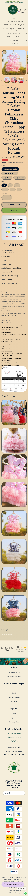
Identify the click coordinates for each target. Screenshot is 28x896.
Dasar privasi (20, 881)
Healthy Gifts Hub (12, 877)
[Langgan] (23, 793)
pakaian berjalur (10, 173)
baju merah (19, 178)
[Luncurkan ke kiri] (1, 80)
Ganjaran (14, 701)
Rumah (14, 689)
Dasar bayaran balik (15, 887)
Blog (14, 714)
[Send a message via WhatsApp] (25, 893)
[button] (3, 10)
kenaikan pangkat (14, 697)
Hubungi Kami (14, 722)
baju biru (7, 178)
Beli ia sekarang (14, 210)
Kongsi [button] (5, 630)
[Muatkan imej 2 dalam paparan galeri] (14, 80)
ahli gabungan (14, 718)
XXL (5, 189)
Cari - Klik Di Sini (14, 672)
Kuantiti (4, 194)
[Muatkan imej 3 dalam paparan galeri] (21, 80)
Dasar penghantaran (15, 890)
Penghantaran (5, 162)
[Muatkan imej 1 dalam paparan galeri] (7, 80)
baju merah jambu (10, 169)
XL (17, 185)
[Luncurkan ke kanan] (26, 80)
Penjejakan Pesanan (14, 676)
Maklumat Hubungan (15, 893)
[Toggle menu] (14, 18)
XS (13, 189)
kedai (14, 693)
